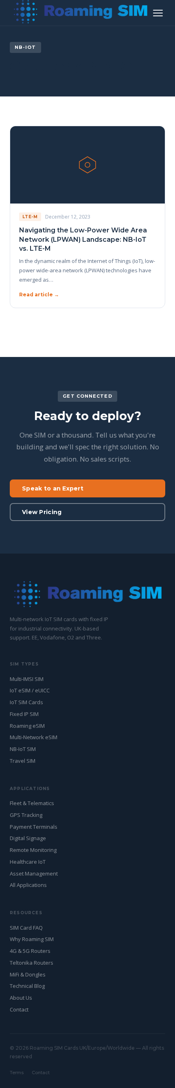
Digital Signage (28, 838)
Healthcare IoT (28, 861)
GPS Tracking (26, 815)
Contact (19, 1009)
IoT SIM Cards (26, 702)
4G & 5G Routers (30, 950)
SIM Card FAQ (26, 927)
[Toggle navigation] (158, 13)
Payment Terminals (33, 826)
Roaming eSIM (27, 725)
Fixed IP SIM (24, 714)
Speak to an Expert (52, 488)
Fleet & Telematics (32, 803)
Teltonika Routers (31, 962)
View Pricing (41, 512)
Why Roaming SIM (32, 939)
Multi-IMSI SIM (27, 679)
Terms (17, 1072)
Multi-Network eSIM (33, 737)
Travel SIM (22, 760)
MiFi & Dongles (28, 974)
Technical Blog (27, 985)
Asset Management (34, 873)
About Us (21, 997)
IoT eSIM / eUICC (30, 690)
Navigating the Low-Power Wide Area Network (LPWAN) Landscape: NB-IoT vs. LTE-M (83, 239)
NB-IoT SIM (23, 749)
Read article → (39, 294)
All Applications (28, 885)
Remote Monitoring (33, 850)
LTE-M (30, 216)
